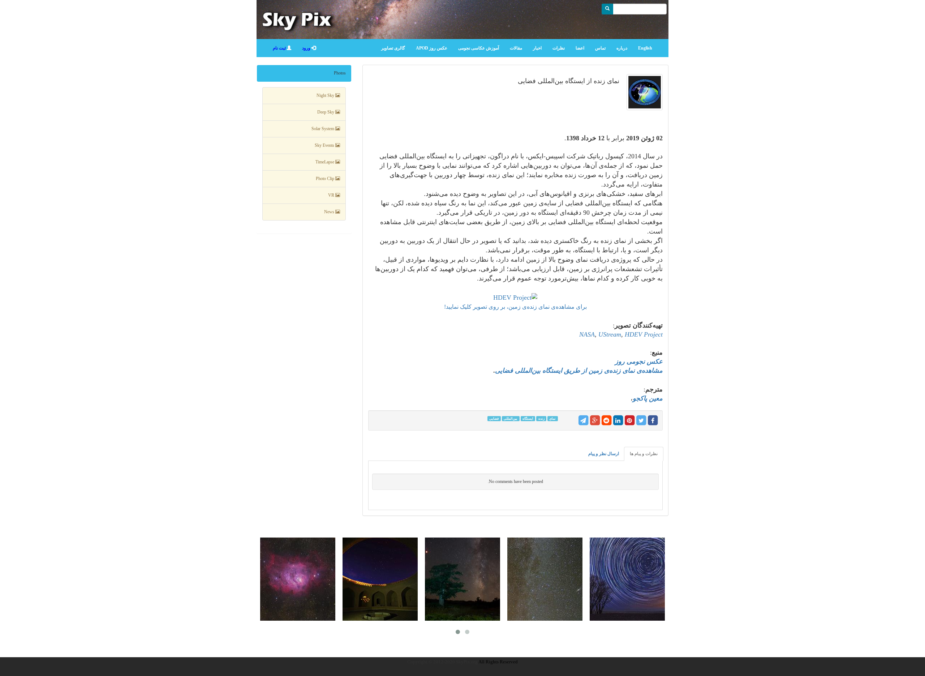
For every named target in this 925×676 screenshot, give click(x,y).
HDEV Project (644, 334)
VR (331, 195)
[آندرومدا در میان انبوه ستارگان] (544, 579)
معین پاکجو (648, 398)
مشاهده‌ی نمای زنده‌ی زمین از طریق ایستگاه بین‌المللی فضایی (579, 370)
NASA (587, 334)
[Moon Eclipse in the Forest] (462, 579)
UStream (609, 334)
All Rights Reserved (498, 661)
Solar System (323, 128)
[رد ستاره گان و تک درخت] (627, 579)
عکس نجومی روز (639, 361)
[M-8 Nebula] (297, 579)
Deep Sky (326, 112)
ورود (306, 48)
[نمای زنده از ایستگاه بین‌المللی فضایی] (643, 95)
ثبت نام (280, 48)
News (329, 211)
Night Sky (326, 95)
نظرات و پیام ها (644, 453)
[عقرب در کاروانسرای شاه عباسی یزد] (380, 579)
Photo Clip (325, 178)
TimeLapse (325, 161)
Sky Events (325, 145)
